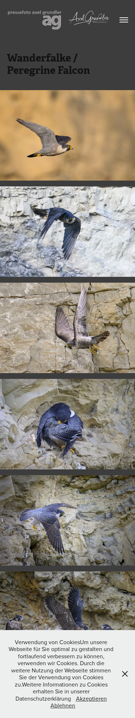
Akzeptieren (91, 698)
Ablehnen (62, 705)
